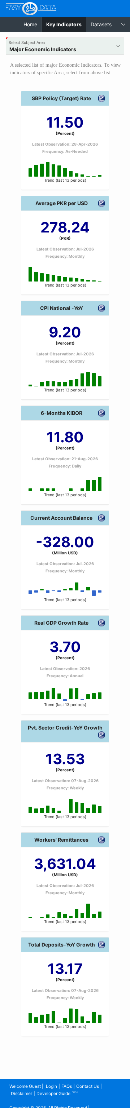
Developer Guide (57, 1093)
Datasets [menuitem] (101, 24)
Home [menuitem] (30, 24)
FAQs (66, 1086)
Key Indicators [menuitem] (66, 24)
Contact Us (87, 1086)
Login (51, 1086)
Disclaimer (21, 1093)
